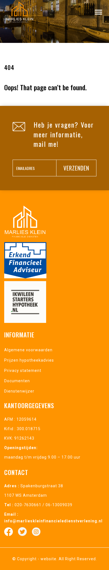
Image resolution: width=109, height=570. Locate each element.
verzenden (76, 168)
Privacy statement (22, 370)
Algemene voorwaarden (28, 350)
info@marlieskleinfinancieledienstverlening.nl (53, 521)
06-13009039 (59, 505)
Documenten (17, 381)
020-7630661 (28, 505)
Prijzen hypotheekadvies (29, 360)
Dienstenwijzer (19, 391)
